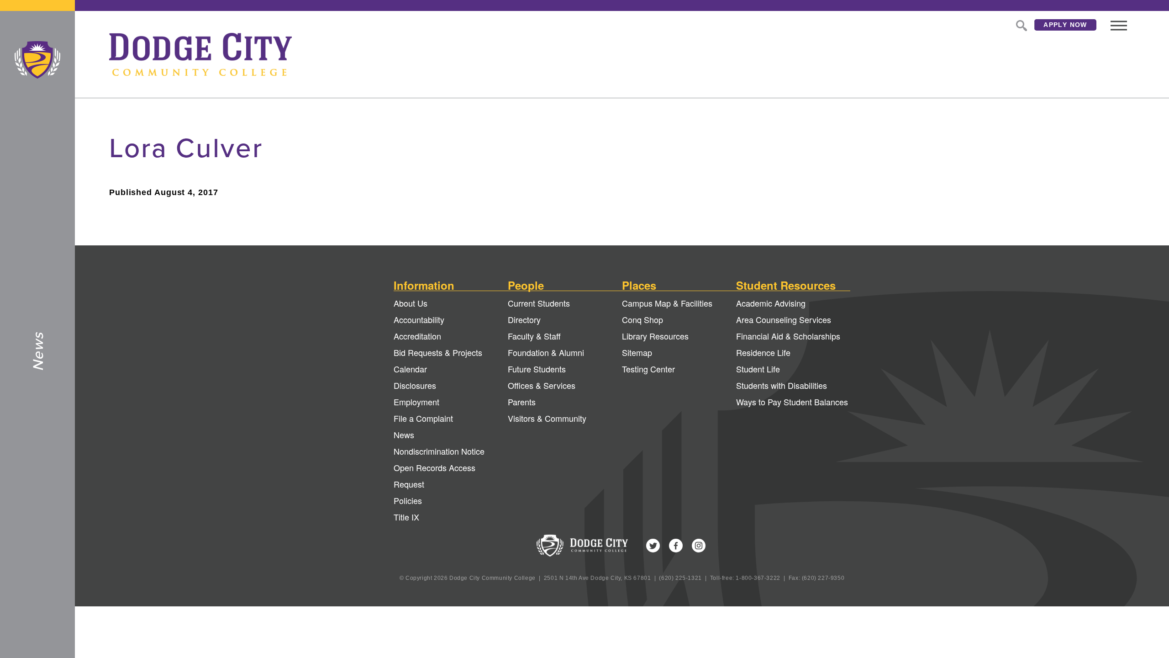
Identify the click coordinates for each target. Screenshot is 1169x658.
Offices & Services (541, 385)
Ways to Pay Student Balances (792, 402)
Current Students (539, 303)
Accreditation (417, 336)
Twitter (653, 545)
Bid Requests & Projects (438, 352)
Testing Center (648, 369)
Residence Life (763, 352)
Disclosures (415, 385)
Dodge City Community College (37, 60)
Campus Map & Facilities (667, 303)
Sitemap (637, 352)
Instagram (699, 545)
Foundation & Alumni (546, 352)
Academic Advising (771, 303)
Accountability (419, 319)
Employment (416, 402)
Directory (524, 319)
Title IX (406, 517)
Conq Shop (642, 319)
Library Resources (655, 336)
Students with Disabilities (781, 385)
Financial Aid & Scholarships (788, 336)
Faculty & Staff (534, 336)
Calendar (410, 369)
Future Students (537, 369)
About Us (410, 303)
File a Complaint (423, 418)
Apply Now (1065, 24)
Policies (408, 500)
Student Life (758, 369)
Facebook (676, 545)
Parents (522, 402)
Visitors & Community (547, 418)
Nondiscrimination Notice (439, 451)
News (404, 434)
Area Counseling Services (783, 319)
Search (1020, 24)
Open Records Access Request (434, 476)
